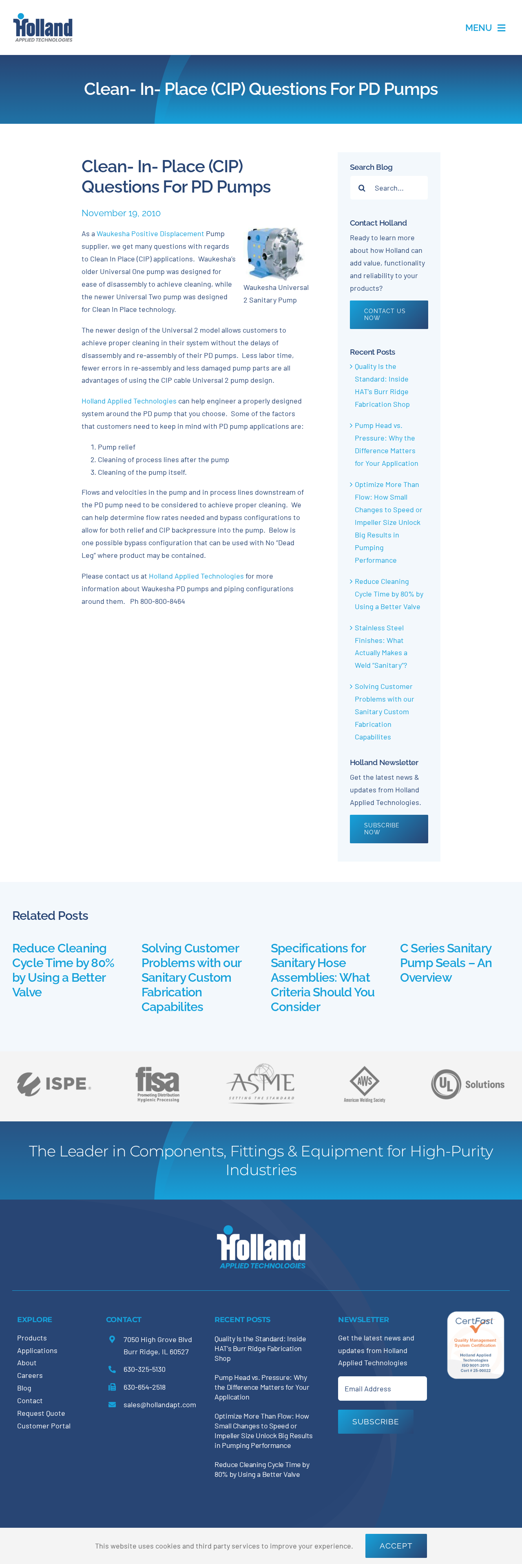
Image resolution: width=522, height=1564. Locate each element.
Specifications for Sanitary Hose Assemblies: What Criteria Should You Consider (323, 977)
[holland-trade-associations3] (364, 1069)
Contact (30, 1400)
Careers (30, 1375)
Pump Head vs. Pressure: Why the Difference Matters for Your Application (262, 1387)
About (27, 1362)
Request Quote (41, 1412)
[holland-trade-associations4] (157, 1069)
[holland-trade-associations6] (54, 1063)
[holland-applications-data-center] (42, 15)
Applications (37, 1350)
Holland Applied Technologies (129, 400)
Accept (396, 1545)
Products (32, 1337)
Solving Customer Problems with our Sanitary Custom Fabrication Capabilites (384, 711)
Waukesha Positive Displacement (150, 233)
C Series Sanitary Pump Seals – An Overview (446, 963)
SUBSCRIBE (375, 1421)
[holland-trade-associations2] (261, 1065)
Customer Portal (44, 1425)
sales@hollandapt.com (160, 1404)
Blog (24, 1387)
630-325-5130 (145, 1368)
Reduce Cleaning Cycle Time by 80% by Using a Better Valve (389, 594)
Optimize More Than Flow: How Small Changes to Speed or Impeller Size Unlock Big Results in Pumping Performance (388, 522)
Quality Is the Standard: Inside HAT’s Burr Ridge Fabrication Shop (260, 1348)
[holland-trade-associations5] (468, 1063)
